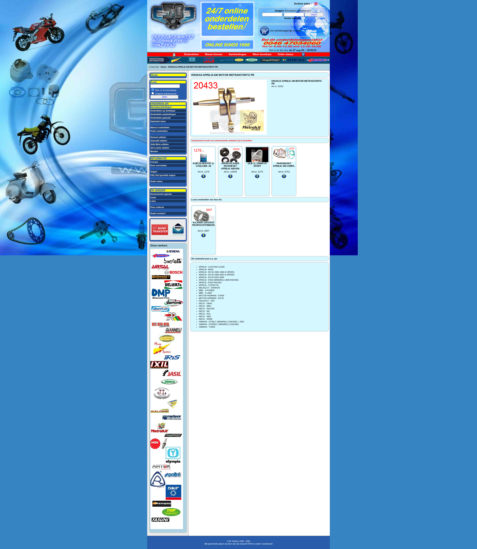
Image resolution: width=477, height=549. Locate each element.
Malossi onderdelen (160, 127)
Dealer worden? (292, 18)
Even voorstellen (158, 165)
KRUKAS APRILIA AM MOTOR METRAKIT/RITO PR (193, 67)
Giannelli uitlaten (158, 141)
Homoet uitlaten (158, 137)
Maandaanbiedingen (161, 107)
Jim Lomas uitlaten (159, 148)
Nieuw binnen (213, 54)
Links (153, 201)
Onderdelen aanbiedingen (163, 114)
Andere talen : (303, 3)
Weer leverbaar (262, 54)
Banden (154, 151)
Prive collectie (157, 207)
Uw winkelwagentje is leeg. (285, 30)
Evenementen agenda (161, 194)
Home (163, 67)
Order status (285, 54)
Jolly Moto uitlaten (159, 144)
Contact (154, 162)
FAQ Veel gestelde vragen (163, 175)
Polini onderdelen (159, 131)
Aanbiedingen (238, 54)
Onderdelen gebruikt (160, 118)
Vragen (153, 172)
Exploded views (158, 121)
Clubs (153, 197)
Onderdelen (191, 54)
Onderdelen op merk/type (162, 111)
